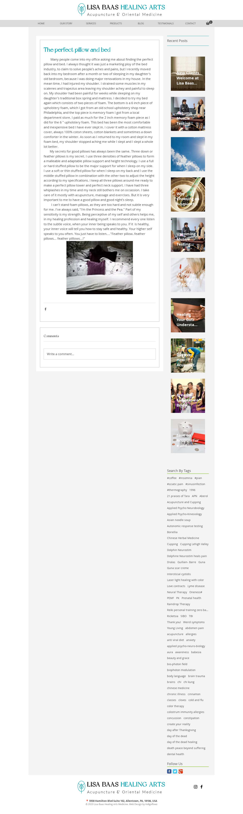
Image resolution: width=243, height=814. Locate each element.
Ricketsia (172, 616)
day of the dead (177, 736)
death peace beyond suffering (186, 748)
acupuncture (175, 634)
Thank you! (174, 622)
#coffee (172, 478)
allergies (191, 634)
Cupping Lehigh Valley (194, 544)
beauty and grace (178, 658)
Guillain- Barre (187, 562)
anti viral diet (175, 640)
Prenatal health (191, 598)
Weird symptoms (194, 622)
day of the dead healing (182, 742)
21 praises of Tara (178, 496)
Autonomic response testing (185, 526)
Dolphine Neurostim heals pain (187, 556)
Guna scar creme (178, 568)
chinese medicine (178, 688)
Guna (201, 562)
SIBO (184, 616)
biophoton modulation (181, 670)
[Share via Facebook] (45, 309)
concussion (174, 718)
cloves (182, 700)
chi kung (189, 682)
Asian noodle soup (179, 520)
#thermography (177, 490)
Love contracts (176, 586)
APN (194, 496)
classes (171, 700)
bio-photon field (177, 664)
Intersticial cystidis (179, 574)
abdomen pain (194, 628)
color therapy (175, 706)
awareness (182, 652)
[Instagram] (195, 786)
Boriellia (172, 532)
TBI (191, 616)
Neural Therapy (177, 592)
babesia (196, 652)
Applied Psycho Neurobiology (185, 508)
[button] (209, 23)
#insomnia (185, 478)
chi (179, 682)
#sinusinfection (195, 484)
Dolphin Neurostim (179, 550)
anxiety (190, 640)
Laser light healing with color (185, 580)
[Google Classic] (180, 771)
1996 (192, 490)
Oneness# (195, 592)
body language (176, 676)
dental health (175, 754)
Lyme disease (196, 586)
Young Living (175, 628)
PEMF (170, 598)
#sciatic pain (175, 484)
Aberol (204, 496)
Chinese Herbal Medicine (183, 538)
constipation (191, 718)
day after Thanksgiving (181, 730)
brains (171, 682)
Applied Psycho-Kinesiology (184, 514)
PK (177, 598)
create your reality (178, 724)
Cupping (172, 544)
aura (170, 652)
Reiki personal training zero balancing (188, 610)
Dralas (171, 562)
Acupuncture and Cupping (184, 502)
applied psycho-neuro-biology (186, 646)
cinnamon (194, 694)
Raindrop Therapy (178, 604)
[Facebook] (201, 786)
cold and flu (196, 700)
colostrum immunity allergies (185, 712)
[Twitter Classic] (175, 771)
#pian (198, 478)
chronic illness (176, 694)
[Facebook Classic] (169, 771)
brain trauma (196, 676)
